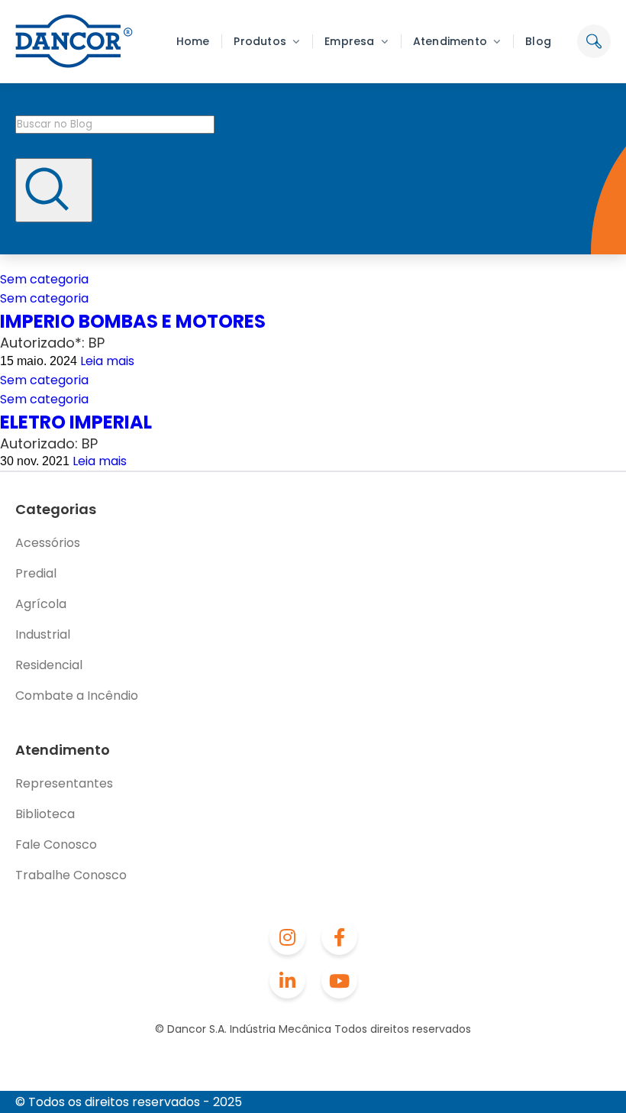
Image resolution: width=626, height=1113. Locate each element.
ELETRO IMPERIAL (76, 422)
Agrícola (40, 604)
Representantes (64, 783)
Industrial (42, 634)
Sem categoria (44, 279)
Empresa (349, 41)
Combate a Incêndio (76, 695)
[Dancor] (74, 41)
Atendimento (450, 41)
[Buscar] (53, 190)
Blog (538, 41)
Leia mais (107, 361)
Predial (35, 573)
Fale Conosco (56, 844)
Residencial (48, 665)
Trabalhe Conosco (71, 875)
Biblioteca (45, 814)
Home (193, 41)
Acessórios (47, 543)
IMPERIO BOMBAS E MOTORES (133, 321)
